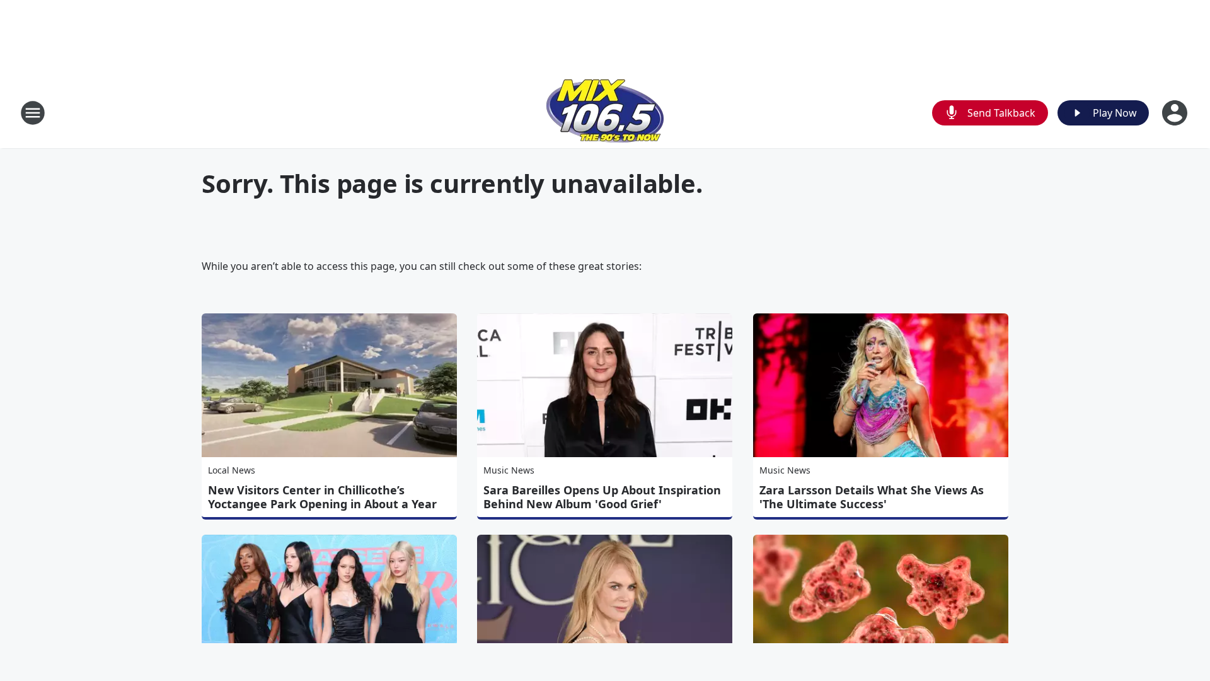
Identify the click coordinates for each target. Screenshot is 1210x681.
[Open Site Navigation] (32, 112)
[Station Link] (605, 112)
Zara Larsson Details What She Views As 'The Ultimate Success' (871, 497)
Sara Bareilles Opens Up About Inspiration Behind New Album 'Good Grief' (602, 497)
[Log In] (1176, 112)
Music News (508, 470)
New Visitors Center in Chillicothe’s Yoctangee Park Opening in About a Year (322, 497)
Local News (231, 470)
